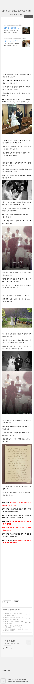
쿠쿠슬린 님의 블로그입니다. (11, 643)
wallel (24, 679)
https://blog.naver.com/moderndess (13, 38)
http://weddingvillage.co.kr (11, 25)
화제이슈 (6, 610)
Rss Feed (8, 681)
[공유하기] (8, 602)
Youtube (22, 681)
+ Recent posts (5, 670)
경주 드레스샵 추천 (11, 41)
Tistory (15, 679)
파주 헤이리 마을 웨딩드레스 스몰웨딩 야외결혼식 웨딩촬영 (11, 28)
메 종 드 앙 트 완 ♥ (9, 641)
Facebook (18, 681)
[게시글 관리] (10, 602)
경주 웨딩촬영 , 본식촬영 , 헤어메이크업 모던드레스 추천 (11, 45)
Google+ (26, 681)
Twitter (13, 681)
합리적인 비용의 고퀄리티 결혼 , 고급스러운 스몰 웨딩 (11, 31)
